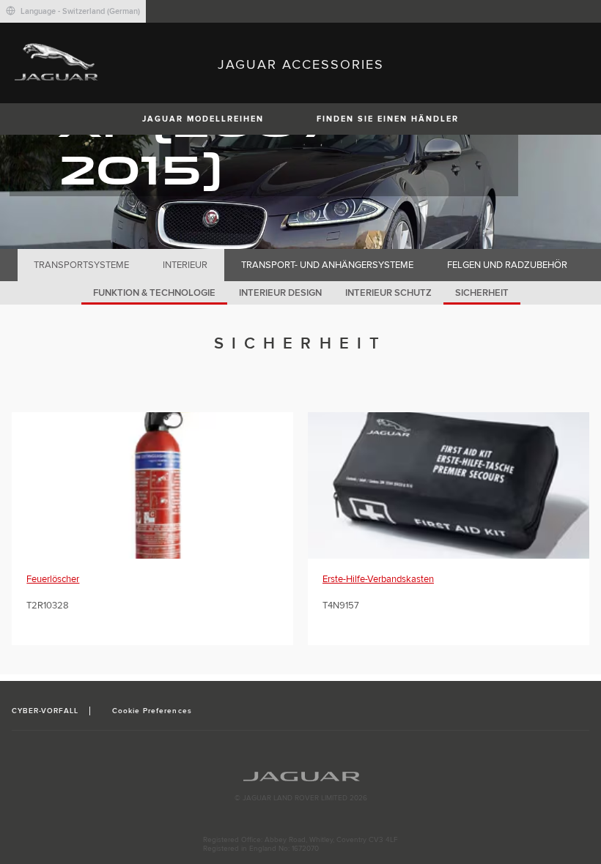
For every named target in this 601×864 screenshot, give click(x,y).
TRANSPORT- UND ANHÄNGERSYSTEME (327, 265)
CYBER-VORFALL (45, 711)
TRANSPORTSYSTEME (81, 265)
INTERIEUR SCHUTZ (388, 293)
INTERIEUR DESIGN (280, 293)
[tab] (82, 265)
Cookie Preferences (152, 711)
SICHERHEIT (482, 293)
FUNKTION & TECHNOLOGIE (154, 293)
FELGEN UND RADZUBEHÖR (507, 265)
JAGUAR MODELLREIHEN (203, 119)
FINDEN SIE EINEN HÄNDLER (388, 119)
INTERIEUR (185, 265)
